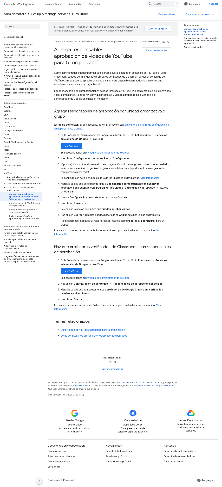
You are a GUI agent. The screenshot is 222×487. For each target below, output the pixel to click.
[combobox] (163, 4)
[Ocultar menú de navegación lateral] (39, 481)
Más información (149, 177)
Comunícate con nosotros (200, 14)
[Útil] (163, 41)
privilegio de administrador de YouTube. (107, 152)
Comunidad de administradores (180, 451)
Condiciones (54, 480)
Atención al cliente (173, 461)
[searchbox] (22, 26)
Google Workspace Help (65, 41)
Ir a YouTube (71, 145)
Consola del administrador (119, 451)
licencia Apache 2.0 (84, 385)
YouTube (81, 14)
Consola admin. (166, 14)
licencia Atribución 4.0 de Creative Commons (141, 382)
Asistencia (94, 3)
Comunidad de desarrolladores (179, 456)
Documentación (53, 3)
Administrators (15, 14)
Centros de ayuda (57, 451)
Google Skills (54, 466)
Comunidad (75, 3)
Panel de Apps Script (116, 456)
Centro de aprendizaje (59, 461)
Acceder (213, 4)
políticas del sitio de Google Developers (154, 385)
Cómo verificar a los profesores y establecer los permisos (94, 335)
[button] (21, 62)
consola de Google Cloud (118, 461)
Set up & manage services (50, 14)
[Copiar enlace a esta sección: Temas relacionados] (93, 322)
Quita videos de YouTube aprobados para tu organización (93, 329)
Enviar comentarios (156, 50)
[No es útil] (168, 41)
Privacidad (68, 480)
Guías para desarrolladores (61, 456)
